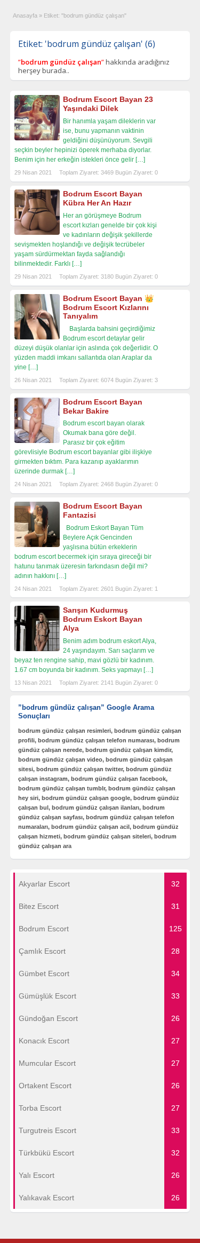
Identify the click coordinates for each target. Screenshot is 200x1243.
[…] (140, 159)
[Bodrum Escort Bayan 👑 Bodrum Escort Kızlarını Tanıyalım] (37, 337)
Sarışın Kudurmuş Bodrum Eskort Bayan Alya (102, 619)
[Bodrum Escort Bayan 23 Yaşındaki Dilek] (37, 138)
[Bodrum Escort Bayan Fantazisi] (37, 545)
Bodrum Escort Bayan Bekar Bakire (102, 406)
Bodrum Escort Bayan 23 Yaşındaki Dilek (108, 104)
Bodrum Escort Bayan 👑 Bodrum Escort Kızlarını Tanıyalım (108, 307)
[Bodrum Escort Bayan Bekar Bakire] (37, 441)
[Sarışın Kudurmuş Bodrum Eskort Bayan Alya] (37, 649)
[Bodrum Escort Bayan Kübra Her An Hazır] (37, 232)
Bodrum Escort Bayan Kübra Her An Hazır (102, 198)
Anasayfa (25, 15)
